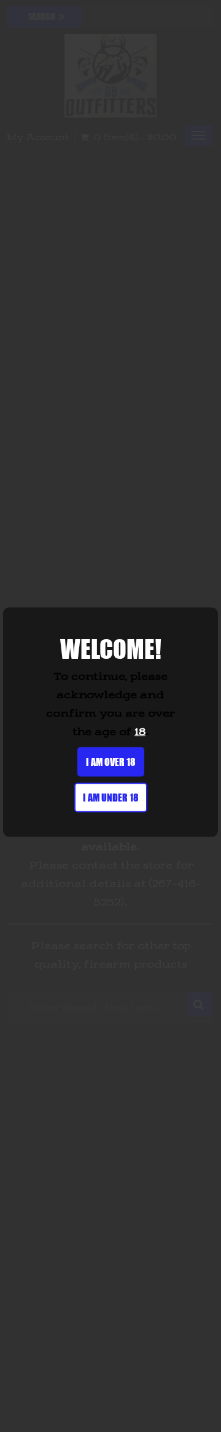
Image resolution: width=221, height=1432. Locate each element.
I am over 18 (111, 762)
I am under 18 (111, 797)
